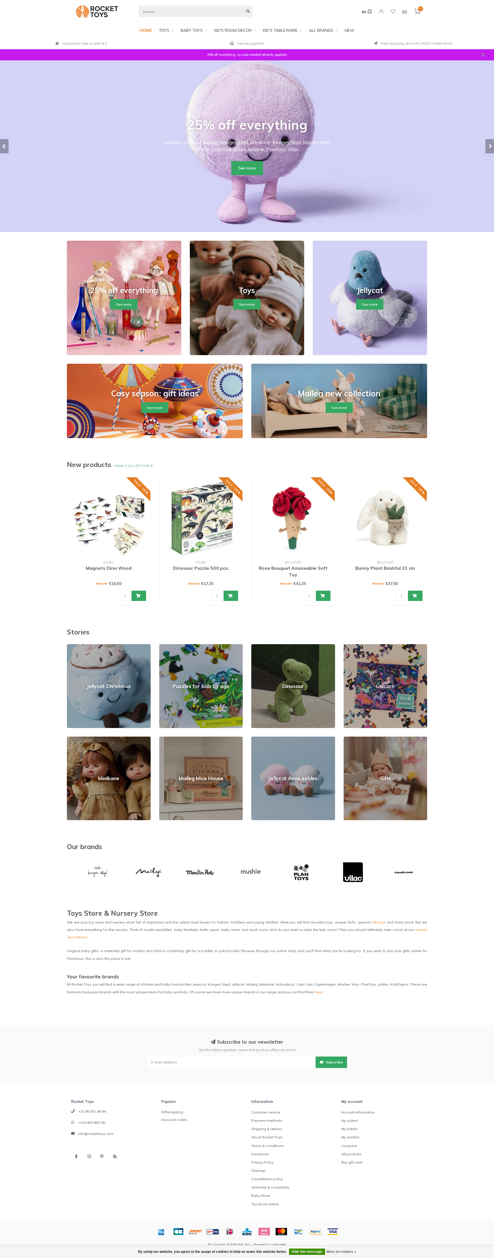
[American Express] (161, 1231)
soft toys (378, 922)
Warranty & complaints (270, 1187)
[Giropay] (213, 1231)
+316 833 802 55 (91, 1122)
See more (247, 168)
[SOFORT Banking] (195, 1231)
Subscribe (334, 1062)
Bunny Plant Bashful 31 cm (385, 568)
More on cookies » (341, 1252)
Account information (358, 1112)
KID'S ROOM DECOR (233, 30)
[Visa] (333, 1231)
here (319, 992)
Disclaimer (260, 1154)
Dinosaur (258, 646)
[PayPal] (315, 1231)
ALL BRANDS (321, 30)
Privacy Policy (262, 1162)
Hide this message (307, 1252)
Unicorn (350, 646)
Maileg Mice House (175, 739)
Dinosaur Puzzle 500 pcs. (201, 568)
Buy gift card (351, 1162)
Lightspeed (278, 1245)
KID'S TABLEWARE (280, 30)
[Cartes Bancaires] (178, 1231)
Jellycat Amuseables (268, 739)
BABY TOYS (192, 30)
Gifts (347, 739)
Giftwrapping (172, 1112)
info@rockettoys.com (95, 1134)
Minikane (74, 739)
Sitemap (258, 1170)
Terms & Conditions (267, 1146)
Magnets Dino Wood (109, 568)
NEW (349, 30)
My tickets (349, 1129)
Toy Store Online (265, 1204)
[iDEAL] (230, 1231)
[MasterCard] (281, 1231)
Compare (349, 1146)
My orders (349, 1120)
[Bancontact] (298, 1231)
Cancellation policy (267, 1179)
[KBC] (247, 1231)
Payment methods (266, 1120)
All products (351, 1154)
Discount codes (174, 1119)
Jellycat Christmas (82, 646)
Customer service (265, 1112)
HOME (146, 30)
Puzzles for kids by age (178, 646)
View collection (132, 466)
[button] (4, 146)
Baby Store (260, 1195)
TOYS (164, 30)
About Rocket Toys (266, 1137)
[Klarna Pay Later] (264, 1231)
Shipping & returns (266, 1129)
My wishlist (350, 1137)
